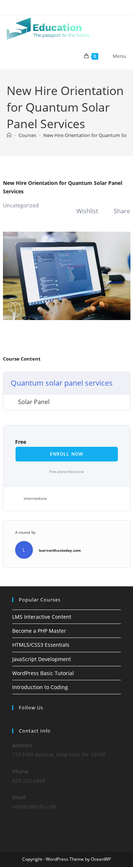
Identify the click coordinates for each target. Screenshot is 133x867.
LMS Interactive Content (41, 616)
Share (122, 211)
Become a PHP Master (39, 630)
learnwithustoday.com (60, 550)
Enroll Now (66, 454)
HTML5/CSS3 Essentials (40, 644)
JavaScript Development (41, 659)
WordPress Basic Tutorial (43, 673)
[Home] (9, 135)
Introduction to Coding (40, 687)
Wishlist (87, 211)
